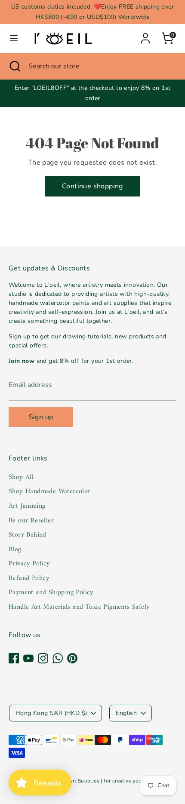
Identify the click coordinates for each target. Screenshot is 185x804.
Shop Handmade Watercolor (50, 491)
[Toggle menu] (13, 38)
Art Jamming (27, 506)
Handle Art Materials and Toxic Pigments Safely (79, 607)
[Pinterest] (72, 658)
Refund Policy (29, 578)
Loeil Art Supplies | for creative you (98, 780)
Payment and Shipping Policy (51, 592)
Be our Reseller (31, 521)
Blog (15, 549)
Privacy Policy (29, 564)
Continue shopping (92, 186)
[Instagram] (43, 658)
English (126, 713)
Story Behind (27, 535)
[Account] (145, 35)
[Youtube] (28, 658)
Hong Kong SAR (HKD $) (51, 713)
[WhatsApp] (57, 658)
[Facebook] (14, 658)
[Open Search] (14, 66)
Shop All (21, 477)
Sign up (41, 417)
